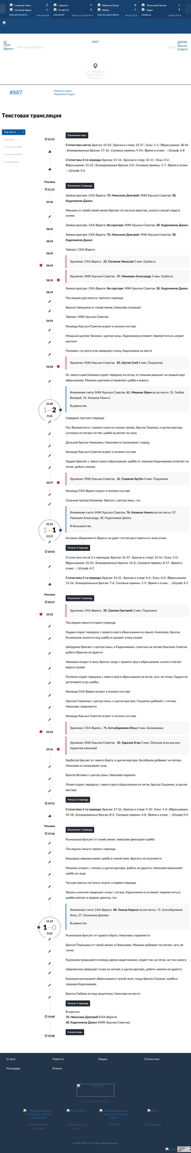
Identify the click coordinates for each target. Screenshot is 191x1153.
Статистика (151, 1059)
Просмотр (29, 5)
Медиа (102, 1059)
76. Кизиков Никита (96, 397)
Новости (58, 1059)
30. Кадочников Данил (115, 517)
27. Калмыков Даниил (93, 915)
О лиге (11, 1059)
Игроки (57, 1068)
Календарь (13, 1068)
